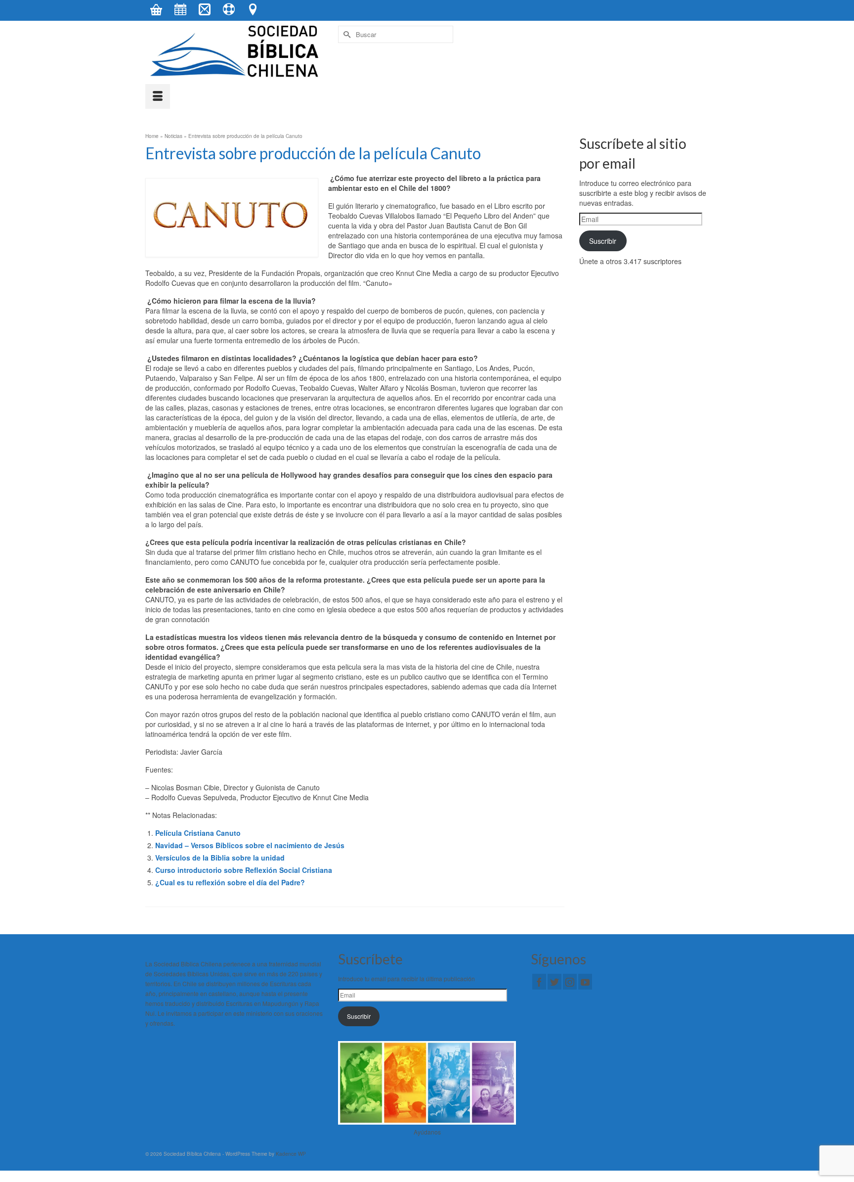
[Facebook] (539, 982)
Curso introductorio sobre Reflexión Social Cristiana (243, 870)
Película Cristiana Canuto (198, 833)
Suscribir (602, 241)
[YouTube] (585, 982)
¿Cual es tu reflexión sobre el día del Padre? (230, 882)
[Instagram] (570, 982)
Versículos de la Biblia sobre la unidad (220, 858)
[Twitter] (554, 982)
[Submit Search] (345, 34)
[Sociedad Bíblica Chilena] (234, 52)
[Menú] (157, 96)
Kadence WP (291, 1153)
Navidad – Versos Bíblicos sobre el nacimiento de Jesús (249, 845)
